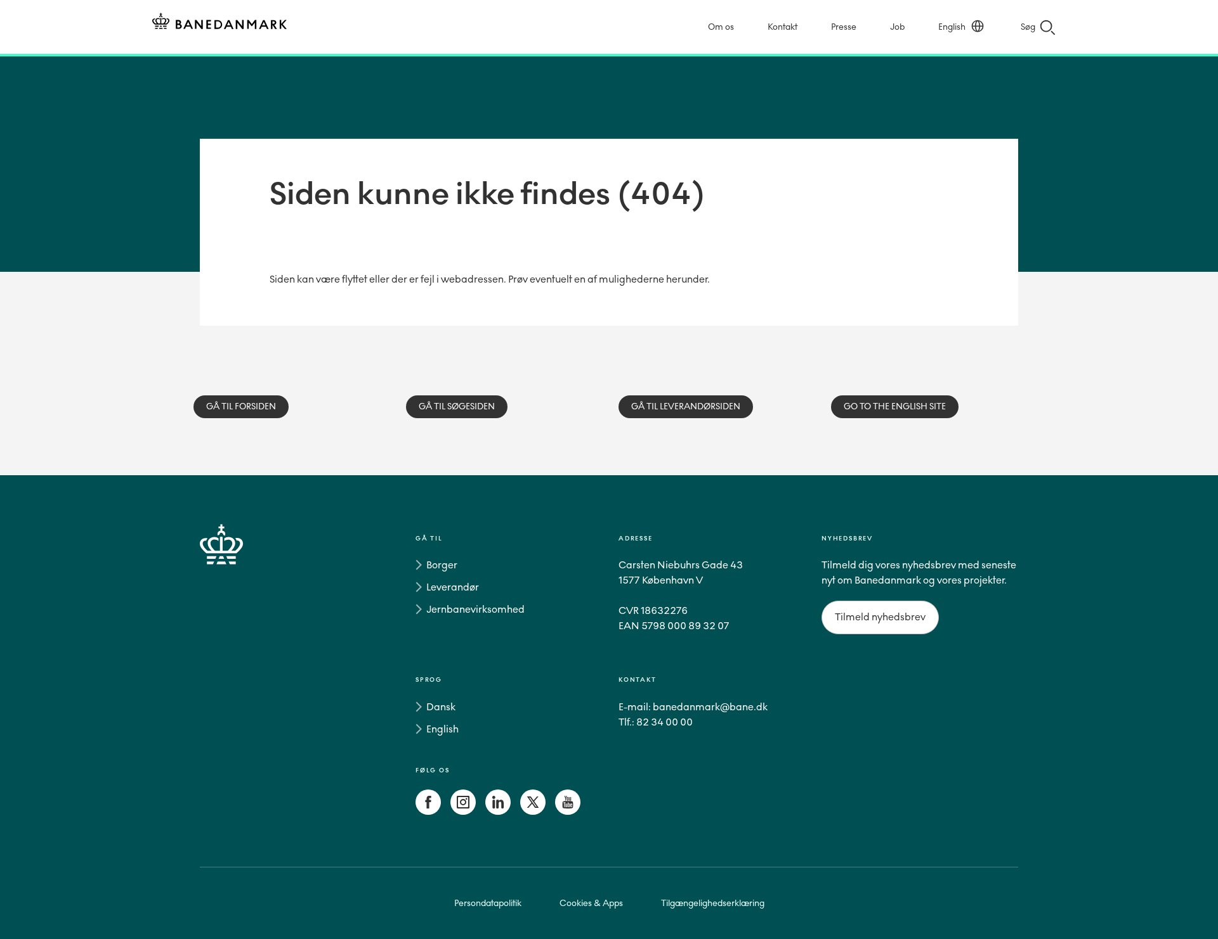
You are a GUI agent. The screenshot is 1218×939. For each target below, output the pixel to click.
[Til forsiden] (219, 23)
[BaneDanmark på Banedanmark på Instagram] (463, 811)
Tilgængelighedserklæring (712, 903)
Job (897, 27)
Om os (721, 27)
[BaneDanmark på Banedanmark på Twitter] (533, 811)
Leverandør (452, 587)
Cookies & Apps (591, 903)
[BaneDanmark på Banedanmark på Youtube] (567, 811)
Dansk (440, 707)
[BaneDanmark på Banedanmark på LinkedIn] (498, 811)
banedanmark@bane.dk (710, 707)
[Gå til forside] (244, 677)
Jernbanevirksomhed (475, 609)
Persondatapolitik (487, 903)
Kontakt (782, 27)
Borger (441, 565)
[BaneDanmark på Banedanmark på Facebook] (428, 811)
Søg (1028, 27)
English (952, 27)
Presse (843, 27)
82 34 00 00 (664, 722)
